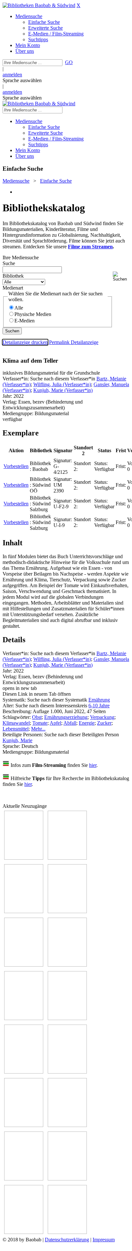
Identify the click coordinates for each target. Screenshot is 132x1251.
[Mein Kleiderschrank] (67, 1232)
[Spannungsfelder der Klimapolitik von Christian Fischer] (67, 858)
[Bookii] (23, 1018)
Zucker (104, 723)
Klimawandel (16, 723)
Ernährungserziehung (65, 717)
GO (69, 62)
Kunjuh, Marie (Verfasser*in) (63, 390)
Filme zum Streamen (90, 246)
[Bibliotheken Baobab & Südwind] (39, 5)
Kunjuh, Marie (17, 740)
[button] (121, 277)
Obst (37, 717)
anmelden (12, 74)
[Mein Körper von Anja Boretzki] (67, 1178)
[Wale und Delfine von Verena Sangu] (67, 911)
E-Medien (24, 320)
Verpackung (102, 717)
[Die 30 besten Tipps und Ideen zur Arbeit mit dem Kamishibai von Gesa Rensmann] (23, 858)
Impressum (104, 1239)
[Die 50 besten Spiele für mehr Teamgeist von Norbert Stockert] (67, 1071)
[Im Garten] (23, 1071)
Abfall (69, 723)
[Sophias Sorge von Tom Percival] (23, 965)
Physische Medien (32, 314)
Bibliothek (13, 276)
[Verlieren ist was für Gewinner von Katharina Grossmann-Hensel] (67, 965)
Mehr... (38, 728)
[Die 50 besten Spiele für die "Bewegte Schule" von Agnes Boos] (67, 1125)
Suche (9, 263)
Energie (87, 723)
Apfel (55, 723)
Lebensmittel (16, 728)
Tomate (39, 723)
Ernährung (99, 699)
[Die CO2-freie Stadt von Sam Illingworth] (23, 911)
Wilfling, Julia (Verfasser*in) (62, 384)
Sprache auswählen (22, 80)
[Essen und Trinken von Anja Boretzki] (23, 1178)
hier (92, 765)
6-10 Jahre (99, 705)
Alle (18, 307)
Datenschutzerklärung (67, 1239)
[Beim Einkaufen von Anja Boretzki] (23, 1232)
